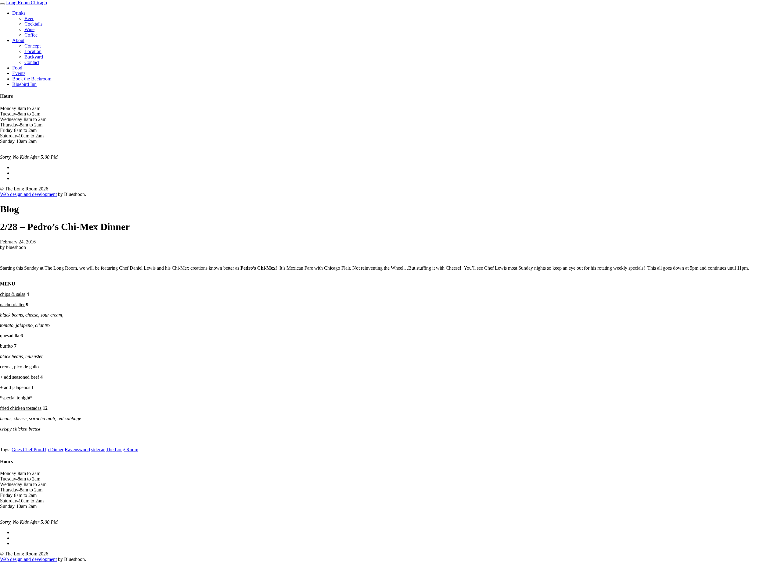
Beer (29, 18)
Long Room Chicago (26, 2)
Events (18, 73)
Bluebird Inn (24, 84)
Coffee (31, 34)
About (18, 40)
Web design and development (28, 194)
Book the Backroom (31, 78)
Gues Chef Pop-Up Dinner (37, 449)
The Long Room (122, 449)
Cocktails (33, 24)
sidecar (98, 449)
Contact (31, 62)
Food (17, 67)
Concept (32, 45)
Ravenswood (77, 449)
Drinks (18, 13)
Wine (29, 29)
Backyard (33, 56)
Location (32, 51)
